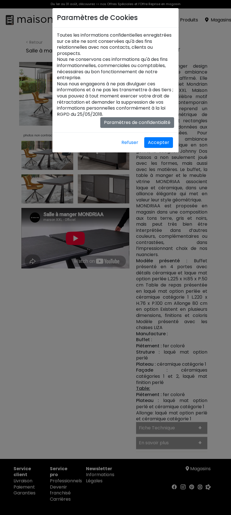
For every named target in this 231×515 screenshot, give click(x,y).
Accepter (158, 142)
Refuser (129, 142)
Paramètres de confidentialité (137, 122)
